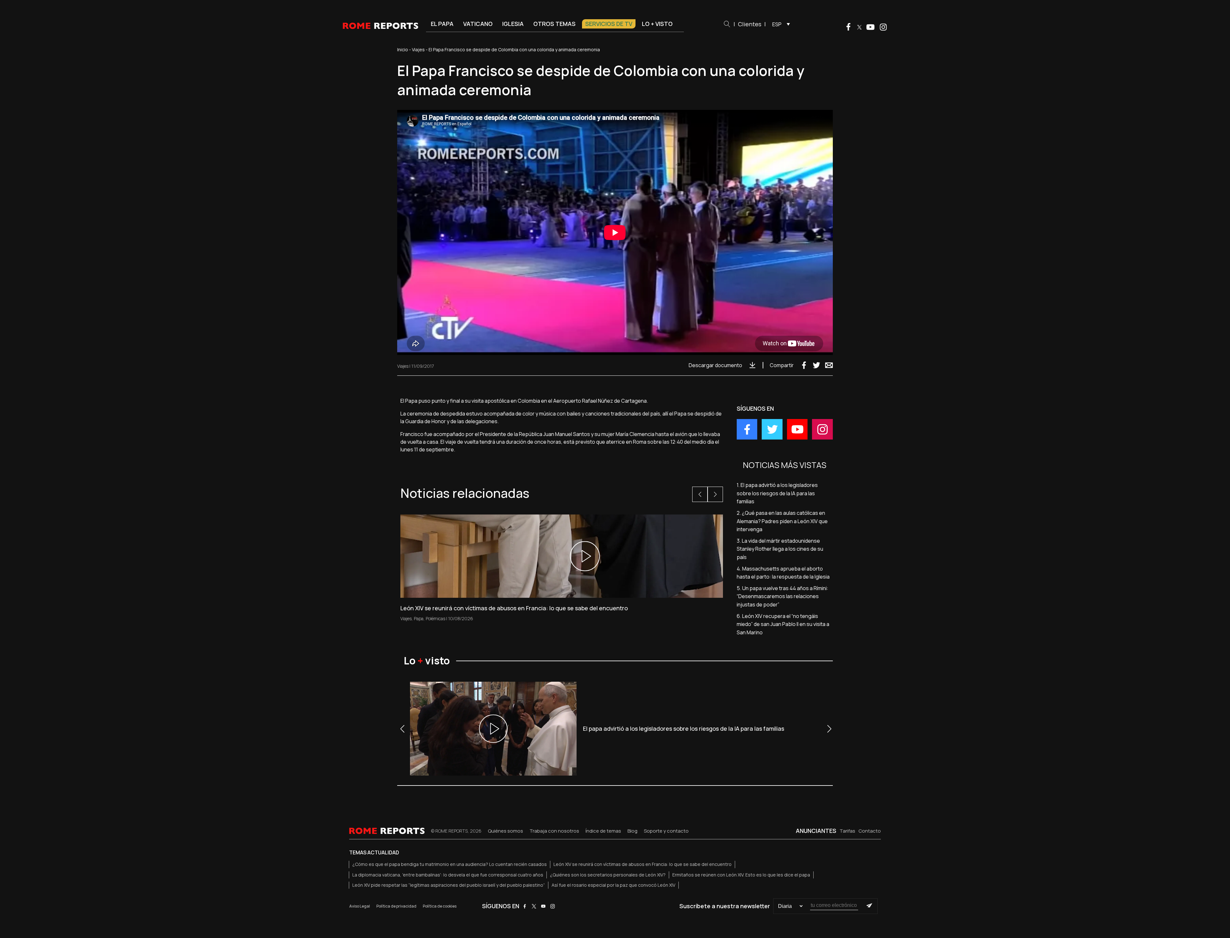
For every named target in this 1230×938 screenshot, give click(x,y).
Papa (418, 618)
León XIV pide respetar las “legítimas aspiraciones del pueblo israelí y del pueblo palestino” (448, 885)
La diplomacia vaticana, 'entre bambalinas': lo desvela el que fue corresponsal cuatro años (447, 875)
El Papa (442, 24)
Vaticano (478, 24)
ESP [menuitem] (777, 24)
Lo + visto (657, 24)
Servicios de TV (608, 24)
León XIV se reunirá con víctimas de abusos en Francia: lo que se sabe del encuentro (643, 864)
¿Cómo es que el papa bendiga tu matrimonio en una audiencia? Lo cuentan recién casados (449, 864)
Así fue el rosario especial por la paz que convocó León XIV (613, 885)
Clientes (749, 24)
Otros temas (554, 24)
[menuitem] (779, 24)
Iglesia (513, 24)
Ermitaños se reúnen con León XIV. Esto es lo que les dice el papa (741, 875)
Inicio (402, 49)
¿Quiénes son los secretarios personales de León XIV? (608, 875)
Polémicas (435, 618)
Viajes (418, 49)
